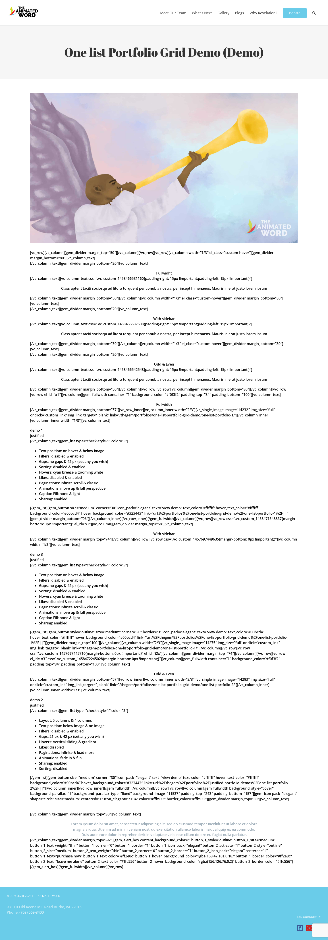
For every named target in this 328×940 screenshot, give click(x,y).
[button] (314, 12)
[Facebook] (300, 928)
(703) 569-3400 (31, 912)
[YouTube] (309, 928)
